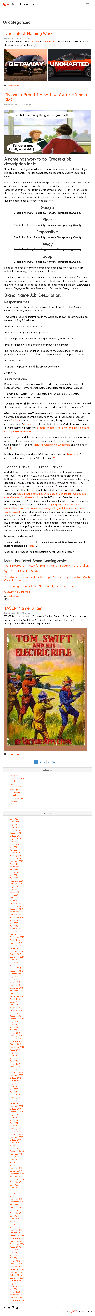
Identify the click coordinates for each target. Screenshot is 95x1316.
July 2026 (14, 818)
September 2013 (17, 1047)
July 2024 (14, 841)
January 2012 (15, 1100)
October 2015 (15, 993)
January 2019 (15, 931)
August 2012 (15, 1080)
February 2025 (16, 830)
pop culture (14, 795)
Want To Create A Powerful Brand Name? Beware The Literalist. (46, 565)
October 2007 (15, 1207)
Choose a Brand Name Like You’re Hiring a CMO (45, 97)
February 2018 (16, 942)
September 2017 (17, 956)
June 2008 (14, 1187)
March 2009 (15, 1165)
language (14, 789)
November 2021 (16, 869)
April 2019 (14, 926)
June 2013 (14, 1055)
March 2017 (15, 965)
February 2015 (16, 1010)
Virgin (56, 458)
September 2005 (17, 1277)
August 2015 (15, 999)
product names (16, 798)
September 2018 (17, 937)
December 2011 (16, 1103)
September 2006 (17, 1244)
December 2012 (16, 1072)
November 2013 (16, 1041)
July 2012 (14, 1083)
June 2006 (14, 1252)
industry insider (16, 786)
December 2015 (16, 987)
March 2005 (15, 1291)
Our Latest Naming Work (28, 33)
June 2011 (14, 1117)
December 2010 (16, 1134)
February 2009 (16, 1168)
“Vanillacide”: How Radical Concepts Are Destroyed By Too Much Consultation (47, 578)
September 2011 (17, 1111)
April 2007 (14, 1224)
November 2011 (16, 1106)
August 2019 (15, 920)
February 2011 (15, 1128)
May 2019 (14, 923)
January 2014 (15, 1038)
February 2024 (16, 855)
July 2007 (14, 1215)
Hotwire (38, 444)
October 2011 (15, 1108)
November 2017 (16, 951)
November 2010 (16, 1137)
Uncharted (48, 41)
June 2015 (14, 1001)
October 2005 (16, 1275)
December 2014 (16, 1016)
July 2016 (14, 976)
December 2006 (17, 1235)
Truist (32, 545)
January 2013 (15, 1069)
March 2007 (15, 1227)
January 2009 (16, 1170)
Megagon (28, 424)
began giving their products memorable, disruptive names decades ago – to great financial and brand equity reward (44, 508)
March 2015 (15, 1007)
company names (17, 778)
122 (53, 761)
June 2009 (14, 1159)
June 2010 (14, 1142)
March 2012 (15, 1094)
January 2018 (15, 945)
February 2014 (16, 1035)
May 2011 (14, 1120)
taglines (13, 800)
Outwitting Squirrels (17, 591)
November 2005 (17, 1272)
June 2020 (14, 892)
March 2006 (15, 1261)
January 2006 (16, 1266)
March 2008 (15, 1196)
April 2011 (14, 1123)
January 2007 (15, 1232)
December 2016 (16, 971)
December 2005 (17, 1269)
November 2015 (16, 990)
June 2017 (14, 959)
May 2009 (14, 1162)
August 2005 (15, 1280)
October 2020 (16, 883)
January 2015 (15, 1013)
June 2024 (14, 844)
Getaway (34, 41)
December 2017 (16, 948)
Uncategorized (13, 85)
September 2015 (17, 996)
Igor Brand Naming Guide (21, 571)
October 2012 (15, 1078)
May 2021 (14, 875)
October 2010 (15, 1140)
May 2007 (14, 1221)
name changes (16, 792)
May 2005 (14, 1289)
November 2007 (16, 1204)
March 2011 (15, 1125)
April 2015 (14, 1004)
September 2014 (17, 1018)
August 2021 (15, 872)
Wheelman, (64, 444)
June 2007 (14, 1218)
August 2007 (15, 1213)
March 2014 (15, 1033)
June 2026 (14, 821)
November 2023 (16, 861)
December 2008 (17, 1173)
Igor (12, 448)
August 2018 (15, 940)
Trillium (16, 420)
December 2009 (17, 1151)
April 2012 (14, 1092)
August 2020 (15, 886)
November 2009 (17, 1154)
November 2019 (16, 911)
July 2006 (14, 1249)
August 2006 (15, 1246)
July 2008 (14, 1185)
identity (13, 781)
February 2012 (16, 1097)
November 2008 (17, 1176)
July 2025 (14, 824)
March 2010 (15, 1145)
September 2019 (17, 917)
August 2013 (15, 1049)
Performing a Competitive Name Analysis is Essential (39, 586)
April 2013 (14, 1061)
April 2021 (14, 878)
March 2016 (15, 982)
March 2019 (15, 928)
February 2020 (16, 903)
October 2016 (15, 973)
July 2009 (14, 1156)
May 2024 (14, 847)
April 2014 (14, 1030)
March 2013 (15, 1063)
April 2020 (14, 897)
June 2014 (14, 1024)
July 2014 (14, 1021)
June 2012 (14, 1086)
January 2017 (15, 968)
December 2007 (16, 1201)
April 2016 (14, 979)
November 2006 (17, 1238)
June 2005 (14, 1286)
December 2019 (16, 909)
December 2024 (17, 833)
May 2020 (14, 894)
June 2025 (14, 827)
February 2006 (16, 1263)
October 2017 (15, 954)
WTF (12, 803)
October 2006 (16, 1241)
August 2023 (15, 864)
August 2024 (15, 838)
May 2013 (14, 1058)
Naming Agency (85, 1311)
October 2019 (15, 914)
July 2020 (14, 889)
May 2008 (14, 1190)
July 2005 (14, 1283)
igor (28, 38)
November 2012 (16, 1075)
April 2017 (14, 962)
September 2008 (17, 1179)
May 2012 (14, 1089)
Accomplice (50, 444)
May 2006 (14, 1255)
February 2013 (16, 1066)
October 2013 (15, 1044)
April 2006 (14, 1258)
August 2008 (15, 1182)
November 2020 (16, 880)
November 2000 (17, 1300)
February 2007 (16, 1230)
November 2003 (16, 1294)
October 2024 (16, 835)
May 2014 (14, 1027)
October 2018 (15, 934)
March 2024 (15, 852)
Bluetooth (72, 454)
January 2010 (15, 1148)
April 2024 (14, 849)
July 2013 (14, 1052)
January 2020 (16, 906)
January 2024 (16, 858)
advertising (15, 775)
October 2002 (16, 1297)
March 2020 (15, 900)
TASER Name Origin (23, 608)
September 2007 (17, 1210)
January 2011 (15, 1131)
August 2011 (15, 1114)
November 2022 (16, 866)
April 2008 (14, 1193)
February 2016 (16, 985)
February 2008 (16, 1199)
